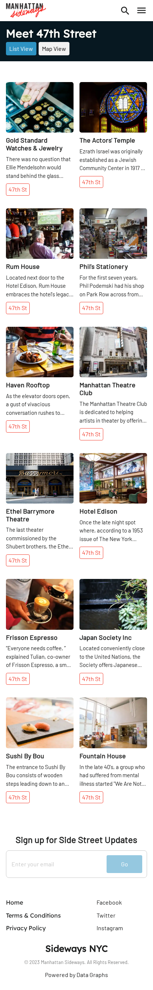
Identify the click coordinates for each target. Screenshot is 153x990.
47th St (18, 189)
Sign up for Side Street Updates (76, 839)
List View (21, 48)
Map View (54, 48)
